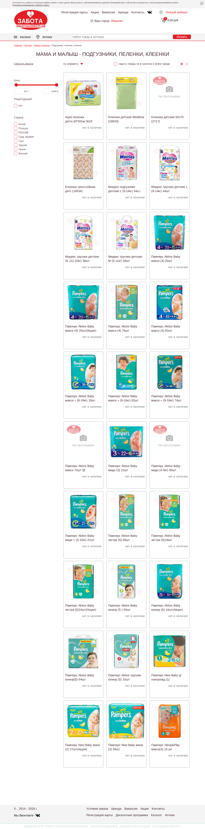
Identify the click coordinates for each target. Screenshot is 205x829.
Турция (22, 145)
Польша (23, 128)
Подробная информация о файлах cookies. (31, 5)
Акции (95, 12)
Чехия (22, 149)
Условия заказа (97, 808)
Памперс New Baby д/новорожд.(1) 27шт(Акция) (166, 679)
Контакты (137, 12)
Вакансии (108, 12)
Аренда (123, 12)
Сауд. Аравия (26, 136)
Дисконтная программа (132, 815)
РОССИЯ (23, 132)
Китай (22, 124)
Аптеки (47, 37)
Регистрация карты (74, 12)
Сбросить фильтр (23, 64)
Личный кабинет (177, 12)
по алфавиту (70, 63)
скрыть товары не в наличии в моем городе (144, 63)
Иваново (117, 20)
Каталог (25, 37)
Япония (22, 153)
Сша (21, 141)
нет (20, 105)
